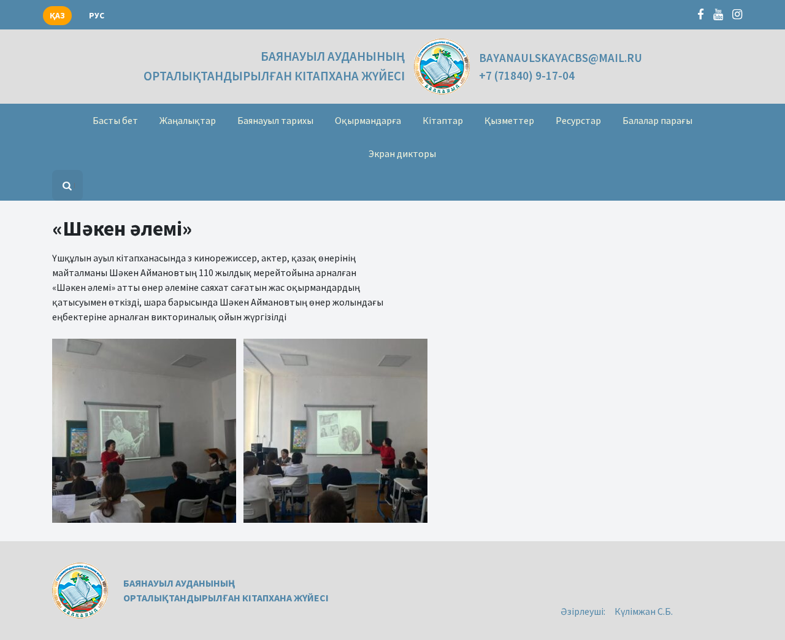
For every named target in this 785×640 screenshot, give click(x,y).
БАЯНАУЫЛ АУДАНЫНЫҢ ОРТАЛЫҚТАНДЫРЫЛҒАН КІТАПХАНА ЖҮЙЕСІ (274, 65)
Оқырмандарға (368, 120)
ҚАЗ (57, 15)
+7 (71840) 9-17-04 (527, 75)
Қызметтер (509, 120)
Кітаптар (443, 120)
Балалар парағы (657, 120)
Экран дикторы (402, 153)
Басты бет (115, 120)
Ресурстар (578, 120)
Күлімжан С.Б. (644, 611)
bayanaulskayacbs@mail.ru (560, 57)
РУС (96, 15)
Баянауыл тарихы (275, 120)
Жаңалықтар (187, 120)
